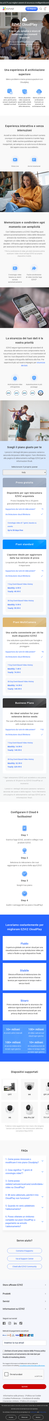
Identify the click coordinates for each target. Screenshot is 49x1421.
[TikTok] (21, 1323)
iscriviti (24, 1387)
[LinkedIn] (16, 1323)
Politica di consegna (28, 1401)
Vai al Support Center (24, 1259)
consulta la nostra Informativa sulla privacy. (32, 1365)
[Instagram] (10, 1323)
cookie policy (33, 1412)
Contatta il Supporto (24, 1251)
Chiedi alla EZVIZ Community (24, 1266)
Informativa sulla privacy (13, 1396)
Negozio (33, 9)
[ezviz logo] (8, 8)
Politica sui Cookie (33, 1396)
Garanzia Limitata (11, 1401)
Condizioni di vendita (31, 1398)
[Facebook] (5, 1323)
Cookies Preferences (12, 1398)
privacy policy (42, 1412)
